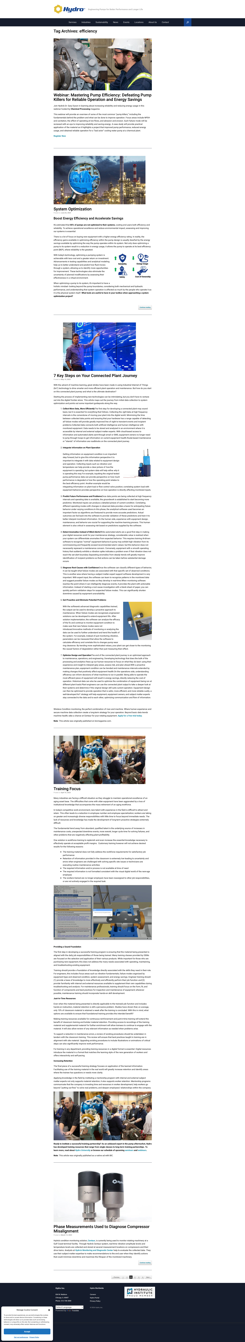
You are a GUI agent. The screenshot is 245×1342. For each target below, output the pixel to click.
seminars (129, 1150)
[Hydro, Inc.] (71, 9)
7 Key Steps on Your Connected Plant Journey (95, 376)
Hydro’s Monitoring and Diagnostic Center (94, 1250)
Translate (75, 1310)
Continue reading (145, 307)
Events (126, 22)
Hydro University (82, 1150)
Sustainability (102, 22)
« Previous (116, 1277)
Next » (148, 1277)
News (115, 22)
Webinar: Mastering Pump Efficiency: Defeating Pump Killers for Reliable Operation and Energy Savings (102, 97)
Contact (165, 22)
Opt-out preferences (21, 1337)
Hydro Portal (94, 1298)
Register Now (60, 136)
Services (72, 22)
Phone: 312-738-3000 (63, 1301)
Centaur (91, 1240)
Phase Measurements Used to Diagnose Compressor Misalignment (101, 1229)
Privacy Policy (34, 1337)
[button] (49, 1310)
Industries (86, 22)
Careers (93, 1294)
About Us (153, 22)
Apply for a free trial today (130, 715)
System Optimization (73, 209)
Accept (27, 1331)
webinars (142, 1150)
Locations (138, 22)
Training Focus (67, 789)
